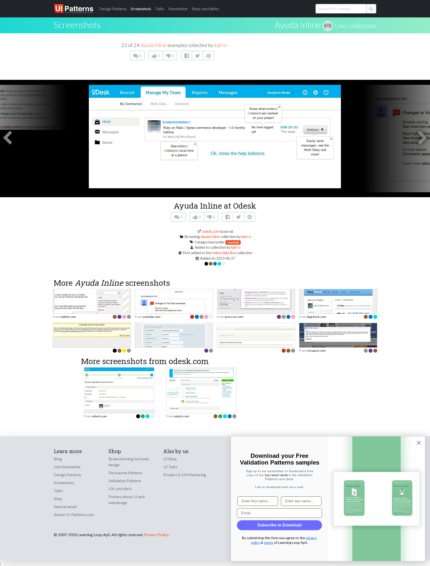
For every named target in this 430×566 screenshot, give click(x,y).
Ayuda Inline (298, 24)
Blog (58, 458)
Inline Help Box (224, 253)
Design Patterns (67, 474)
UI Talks (170, 466)
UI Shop (170, 458)
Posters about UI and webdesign (126, 499)
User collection (355, 26)
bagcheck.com (316, 317)
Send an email (65, 506)
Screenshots (141, 8)
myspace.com (316, 350)
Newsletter (178, 8)
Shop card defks (205, 8)
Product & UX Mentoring (184, 474)
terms (268, 542)
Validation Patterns (124, 480)
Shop (58, 498)
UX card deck (120, 488)
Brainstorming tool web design (128, 461)
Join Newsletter (67, 466)
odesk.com (210, 231)
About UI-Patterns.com (74, 514)
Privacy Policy (156, 534)
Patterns (113, 8)
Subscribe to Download (279, 525)
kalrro (220, 45)
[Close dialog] (418, 442)
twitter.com (68, 317)
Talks (159, 8)
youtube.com (152, 317)
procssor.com (234, 317)
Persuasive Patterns (125, 472)
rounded (233, 242)
